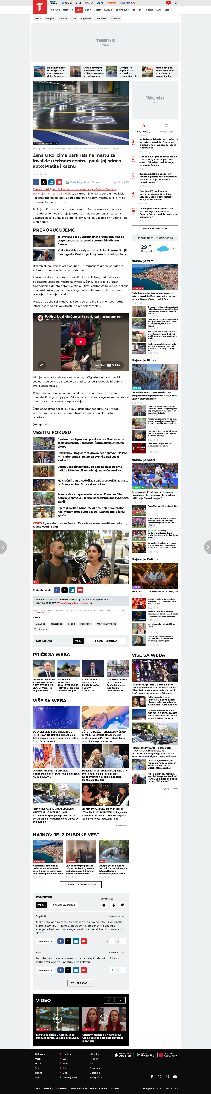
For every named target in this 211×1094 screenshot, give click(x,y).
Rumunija (39, 623)
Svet (43, 148)
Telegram (85, 602)
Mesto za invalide (106, 623)
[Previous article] (3, 547)
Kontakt (115, 1088)
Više (167, 9)
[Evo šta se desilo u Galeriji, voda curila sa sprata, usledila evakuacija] (57, 1019)
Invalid (71, 623)
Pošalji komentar (106, 641)
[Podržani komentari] (113, 905)
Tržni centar (41, 629)
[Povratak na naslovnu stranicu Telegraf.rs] (40, 7)
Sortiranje (107, 899)
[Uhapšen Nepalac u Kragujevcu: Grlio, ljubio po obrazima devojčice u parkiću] (104, 1019)
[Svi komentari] (104, 905)
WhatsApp (63, 602)
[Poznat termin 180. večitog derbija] (139, 510)
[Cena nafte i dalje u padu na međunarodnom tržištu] (139, 448)
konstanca (56, 623)
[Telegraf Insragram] (167, 1077)
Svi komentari (81, 982)
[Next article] (207, 547)
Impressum (61, 1088)
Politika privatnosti (99, 1088)
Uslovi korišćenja (41, 612)
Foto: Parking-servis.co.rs (45, 143)
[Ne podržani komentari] (122, 905)
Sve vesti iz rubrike (80, 884)
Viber (75, 602)
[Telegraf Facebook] (152, 1077)
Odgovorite (45, 940)
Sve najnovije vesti (155, 228)
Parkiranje (86, 623)
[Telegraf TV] (175, 1077)
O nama (36, 1088)
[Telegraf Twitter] (159, 1077)
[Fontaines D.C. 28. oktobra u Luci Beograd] (155, 576)
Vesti (35, 148)
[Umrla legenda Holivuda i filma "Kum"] (139, 628)
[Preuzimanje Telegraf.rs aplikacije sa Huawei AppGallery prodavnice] (167, 1055)
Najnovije (143, 261)
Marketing (48, 1088)
